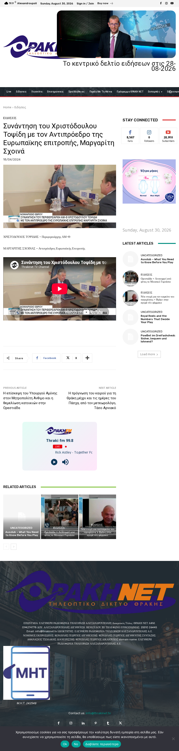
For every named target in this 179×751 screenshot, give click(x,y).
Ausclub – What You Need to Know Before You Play (21, 534)
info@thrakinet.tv (98, 713)
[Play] (54, 462)
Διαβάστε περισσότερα (102, 744)
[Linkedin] (83, 723)
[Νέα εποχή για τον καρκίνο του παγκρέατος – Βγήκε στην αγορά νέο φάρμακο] (97, 517)
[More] (87, 358)
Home (7, 107)
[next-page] (14, 547)
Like (130, 131)
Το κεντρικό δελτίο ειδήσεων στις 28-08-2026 (119, 66)
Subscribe (168, 131)
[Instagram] (166, 3)
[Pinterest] (95, 723)
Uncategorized (21, 528)
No (76, 744)
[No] (173, 738)
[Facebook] (161, 3)
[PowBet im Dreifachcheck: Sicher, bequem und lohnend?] (130, 337)
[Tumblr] (108, 723)
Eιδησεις (20, 107)
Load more (147, 354)
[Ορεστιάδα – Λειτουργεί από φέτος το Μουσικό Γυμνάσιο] (59, 517)
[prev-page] (6, 547)
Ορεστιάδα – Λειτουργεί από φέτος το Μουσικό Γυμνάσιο (59, 534)
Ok (65, 744)
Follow (149, 131)
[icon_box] (105, 4)
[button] (170, 91)
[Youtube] (172, 3)
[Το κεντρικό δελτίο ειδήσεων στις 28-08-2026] (116, 34)
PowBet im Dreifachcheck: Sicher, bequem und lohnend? (158, 338)
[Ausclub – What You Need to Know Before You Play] (21, 517)
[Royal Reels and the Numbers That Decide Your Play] (130, 317)
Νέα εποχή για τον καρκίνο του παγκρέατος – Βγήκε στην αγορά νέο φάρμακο (97, 532)
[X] (120, 723)
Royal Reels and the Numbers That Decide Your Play (155, 319)
